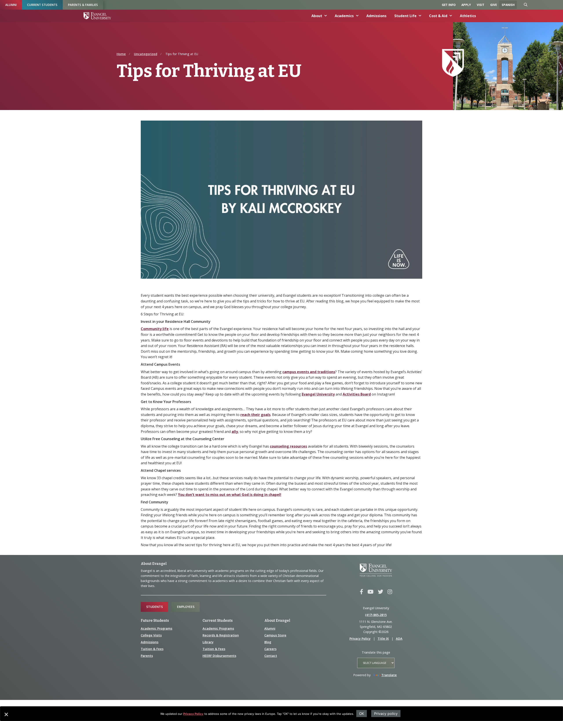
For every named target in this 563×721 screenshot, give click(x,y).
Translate (389, 675)
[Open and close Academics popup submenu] (357, 15)
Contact (270, 656)
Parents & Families (83, 5)
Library (208, 642)
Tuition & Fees (152, 649)
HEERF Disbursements (219, 656)
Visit (480, 5)
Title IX (383, 638)
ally (235, 431)
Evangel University (318, 394)
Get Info (449, 5)
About (316, 15)
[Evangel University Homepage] (97, 16)
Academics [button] (344, 15)
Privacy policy (386, 713)
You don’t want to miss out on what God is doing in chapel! (229, 494)
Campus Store (275, 635)
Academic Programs (156, 628)
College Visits (151, 635)
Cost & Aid (438, 15)
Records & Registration (221, 635)
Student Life (405, 15)
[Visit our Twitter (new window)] (380, 592)
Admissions (376, 15)
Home (121, 54)
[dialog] (281, 713)
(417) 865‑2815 (376, 615)
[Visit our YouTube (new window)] (370, 592)
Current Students (42, 5)
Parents (147, 656)
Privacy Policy (193, 714)
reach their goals (255, 414)
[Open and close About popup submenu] (326, 15)
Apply (466, 5)
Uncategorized (145, 54)
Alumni (11, 5)
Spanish (508, 5)
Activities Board (357, 394)
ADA (399, 638)
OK (361, 713)
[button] (6, 716)
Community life (155, 328)
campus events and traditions (308, 371)
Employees (185, 607)
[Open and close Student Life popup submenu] (420, 15)
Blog (267, 642)
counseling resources (288, 446)
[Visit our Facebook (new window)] (361, 592)
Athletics (468, 15)
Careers (270, 649)
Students (154, 607)
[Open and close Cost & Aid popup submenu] (451, 15)
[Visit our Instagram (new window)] (390, 592)
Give (493, 5)
